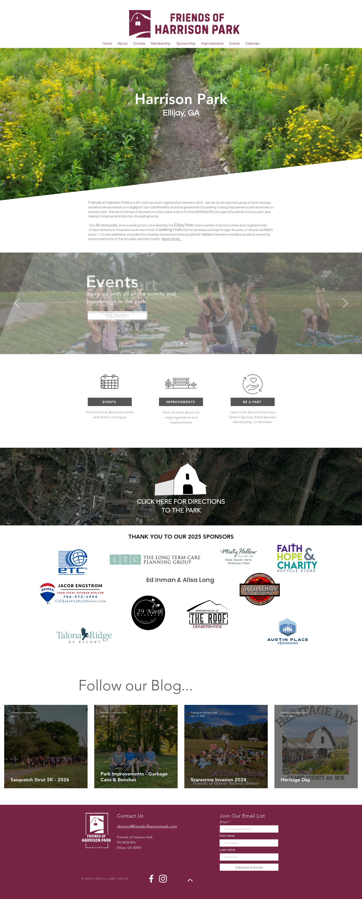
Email (224, 821)
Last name (227, 849)
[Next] (345, 303)
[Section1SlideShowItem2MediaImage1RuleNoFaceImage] (181, 343)
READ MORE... (172, 239)
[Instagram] (163, 878)
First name (227, 835)
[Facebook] (151, 878)
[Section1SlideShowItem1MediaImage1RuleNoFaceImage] (176, 344)
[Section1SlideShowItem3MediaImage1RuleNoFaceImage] (186, 343)
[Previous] (16, 303)
